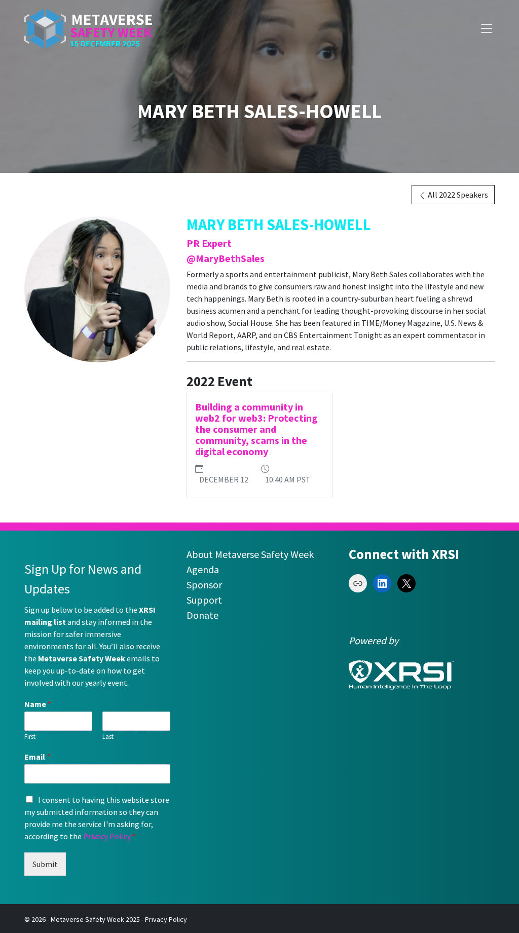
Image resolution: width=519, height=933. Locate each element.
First (29, 737)
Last (108, 737)
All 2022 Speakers (457, 195)
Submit (45, 864)
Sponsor (204, 584)
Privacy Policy (107, 836)
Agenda (203, 569)
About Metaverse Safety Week (250, 554)
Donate (202, 615)
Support (204, 599)
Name (37, 704)
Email (37, 757)
